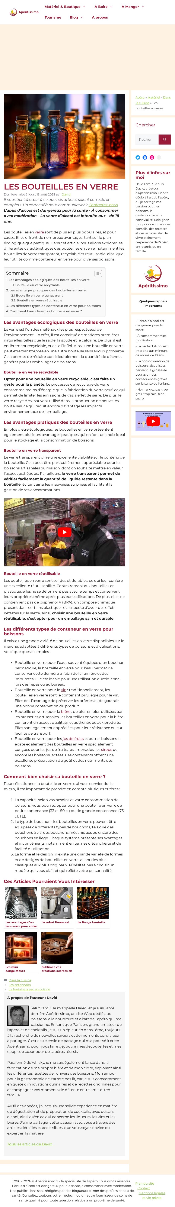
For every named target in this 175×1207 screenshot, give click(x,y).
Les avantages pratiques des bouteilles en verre (47, 290)
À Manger (130, 7)
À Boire (101, 7)
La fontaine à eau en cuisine (29, 989)
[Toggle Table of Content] (96, 273)
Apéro (140, 97)
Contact (143, 1188)
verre (39, 232)
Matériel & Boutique (62, 7)
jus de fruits (73, 739)
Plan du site (144, 1183)
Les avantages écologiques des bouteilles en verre (49, 280)
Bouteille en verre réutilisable (39, 300)
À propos (100, 17)
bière (65, 711)
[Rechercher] (165, 140)
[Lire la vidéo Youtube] (64, 532)
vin (63, 690)
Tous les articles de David (29, 1144)
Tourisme (53, 17)
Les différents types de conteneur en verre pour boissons (55, 306)
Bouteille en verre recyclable (37, 285)
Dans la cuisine (20, 980)
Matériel (154, 97)
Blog (74, 17)
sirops (106, 749)
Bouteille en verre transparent (39, 295)
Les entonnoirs (20, 985)
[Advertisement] (87, 56)
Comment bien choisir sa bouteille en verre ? (46, 311)
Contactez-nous (103, 205)
